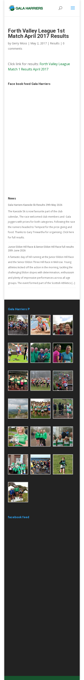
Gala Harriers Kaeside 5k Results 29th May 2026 (35, 205)
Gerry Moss (19, 43)
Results (55, 43)
